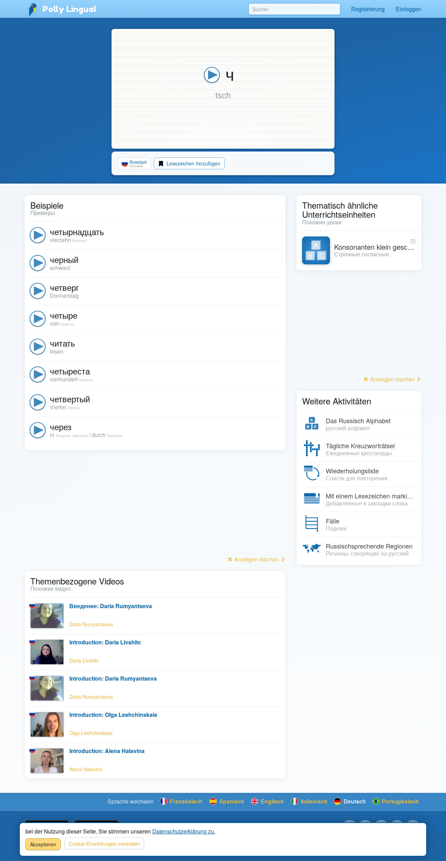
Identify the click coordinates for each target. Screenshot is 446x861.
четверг (64, 287)
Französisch (185, 801)
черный (64, 259)
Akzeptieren (43, 844)
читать (62, 343)
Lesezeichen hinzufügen (192, 163)
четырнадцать (77, 231)
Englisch (271, 801)
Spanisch (231, 801)
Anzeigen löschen (256, 559)
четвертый (70, 399)
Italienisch (313, 801)
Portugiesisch (399, 801)
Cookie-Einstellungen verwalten (104, 843)
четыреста (70, 371)
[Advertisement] (155, 505)
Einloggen (408, 9)
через (60, 426)
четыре (63, 315)
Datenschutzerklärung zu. (183, 831)
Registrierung (368, 9)
